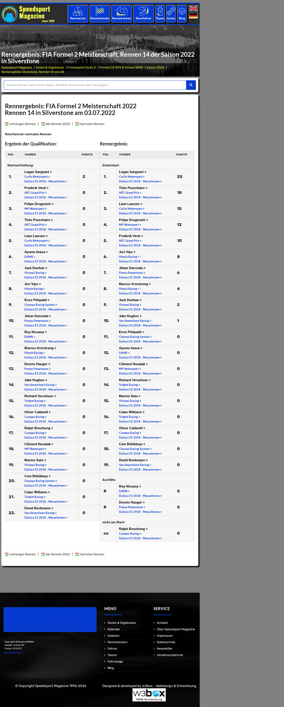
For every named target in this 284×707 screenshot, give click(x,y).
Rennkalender (99, 18)
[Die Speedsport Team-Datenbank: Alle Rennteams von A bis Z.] (160, 11)
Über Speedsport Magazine (176, 629)
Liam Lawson (35, 236)
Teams (160, 18)
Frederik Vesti (35, 188)
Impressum (165, 636)
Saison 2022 (155, 67)
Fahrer (112, 649)
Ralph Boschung (37, 428)
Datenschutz (166, 642)
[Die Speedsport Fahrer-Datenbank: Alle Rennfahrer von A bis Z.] (144, 11)
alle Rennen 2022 (57, 124)
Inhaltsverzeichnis (170, 655)
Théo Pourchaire (37, 220)
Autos (171, 18)
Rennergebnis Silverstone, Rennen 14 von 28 (32, 72)
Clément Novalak (37, 444)
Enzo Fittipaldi (36, 300)
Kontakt (162, 623)
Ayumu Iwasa (35, 252)
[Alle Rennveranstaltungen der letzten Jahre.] (100, 11)
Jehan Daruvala (36, 316)
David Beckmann (37, 508)
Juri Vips (31, 284)
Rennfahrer (144, 18)
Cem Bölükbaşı (36, 476)
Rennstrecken (121, 18)
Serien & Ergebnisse (50, 67)
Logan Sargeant (37, 172)
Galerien (113, 636)
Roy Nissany (34, 332)
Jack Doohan (34, 268)
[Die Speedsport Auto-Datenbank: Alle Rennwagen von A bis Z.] (171, 11)
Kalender (114, 629)
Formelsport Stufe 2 (82, 67)
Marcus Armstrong (39, 348)
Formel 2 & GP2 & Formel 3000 (121, 67)
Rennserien (78, 18)
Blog (182, 18)
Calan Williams (36, 492)
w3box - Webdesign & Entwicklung (169, 686)
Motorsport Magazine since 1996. (29, 622)
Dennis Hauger (36, 364)
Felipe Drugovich (38, 204)
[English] (193, 8)
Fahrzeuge (115, 661)
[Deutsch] (193, 16)
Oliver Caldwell (36, 412)
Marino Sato (34, 460)
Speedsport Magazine (16, 67)
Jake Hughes (34, 380)
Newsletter (164, 649)
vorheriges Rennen (22, 124)
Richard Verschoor (39, 396)
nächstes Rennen (91, 124)
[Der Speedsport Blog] (182, 11)
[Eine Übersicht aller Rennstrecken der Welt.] (121, 11)
